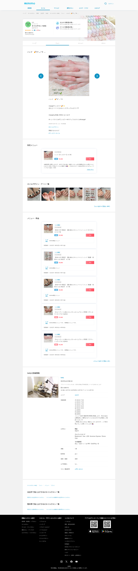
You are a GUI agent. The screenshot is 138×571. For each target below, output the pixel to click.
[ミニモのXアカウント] (66, 562)
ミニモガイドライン (70, 541)
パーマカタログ (43, 530)
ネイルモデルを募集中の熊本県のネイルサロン (58, 509)
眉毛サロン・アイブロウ (28, 530)
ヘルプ (66, 552)
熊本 (38, 13)
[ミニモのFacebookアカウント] (71, 562)
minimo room (68, 530)
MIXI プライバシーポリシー (71, 549)
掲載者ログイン (69, 538)
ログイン (111, 4)
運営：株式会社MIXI (70, 524)
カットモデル (42, 541)
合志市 (42, 13)
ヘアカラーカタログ (44, 527)
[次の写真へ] (97, 76)
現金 (76, 429)
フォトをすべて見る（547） (102, 206)
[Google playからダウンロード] (107, 531)
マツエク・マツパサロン (28, 527)
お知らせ (67, 527)
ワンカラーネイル (54, 133)
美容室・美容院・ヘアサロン (29, 521)
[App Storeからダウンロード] (94, 531)
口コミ (104, 43)
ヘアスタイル (42, 521)
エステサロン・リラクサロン (29, 532)
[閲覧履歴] (105, 3)
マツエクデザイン (43, 538)
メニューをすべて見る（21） (102, 361)
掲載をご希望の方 (69, 532)
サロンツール (68, 535)
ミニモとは (67, 521)
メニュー (80, 43)
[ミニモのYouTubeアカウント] (76, 562)
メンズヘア (42, 524)
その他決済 (78, 442)
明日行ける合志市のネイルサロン (35, 497)
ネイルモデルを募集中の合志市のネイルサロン (58, 497)
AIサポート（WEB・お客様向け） (73, 555)
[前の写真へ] (40, 76)
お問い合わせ (79, 469)
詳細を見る (90, 170)
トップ (24, 13)
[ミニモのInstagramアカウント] (61, 562)
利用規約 (67, 544)
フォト (63, 13)
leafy (47, 13)
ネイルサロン (31, 13)
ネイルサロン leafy (54, 13)
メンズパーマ (42, 532)
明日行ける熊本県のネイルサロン (35, 509)
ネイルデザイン (54, 127)
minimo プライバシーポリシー (72, 547)
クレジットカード (80, 434)
